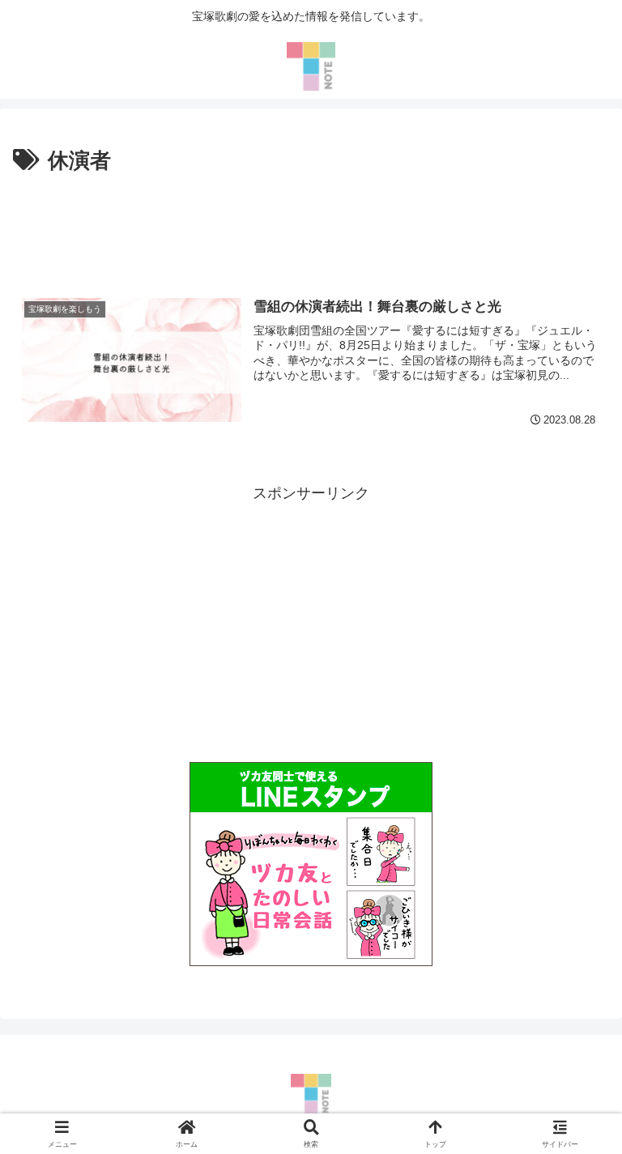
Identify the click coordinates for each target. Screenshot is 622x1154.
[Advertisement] (311, 224)
